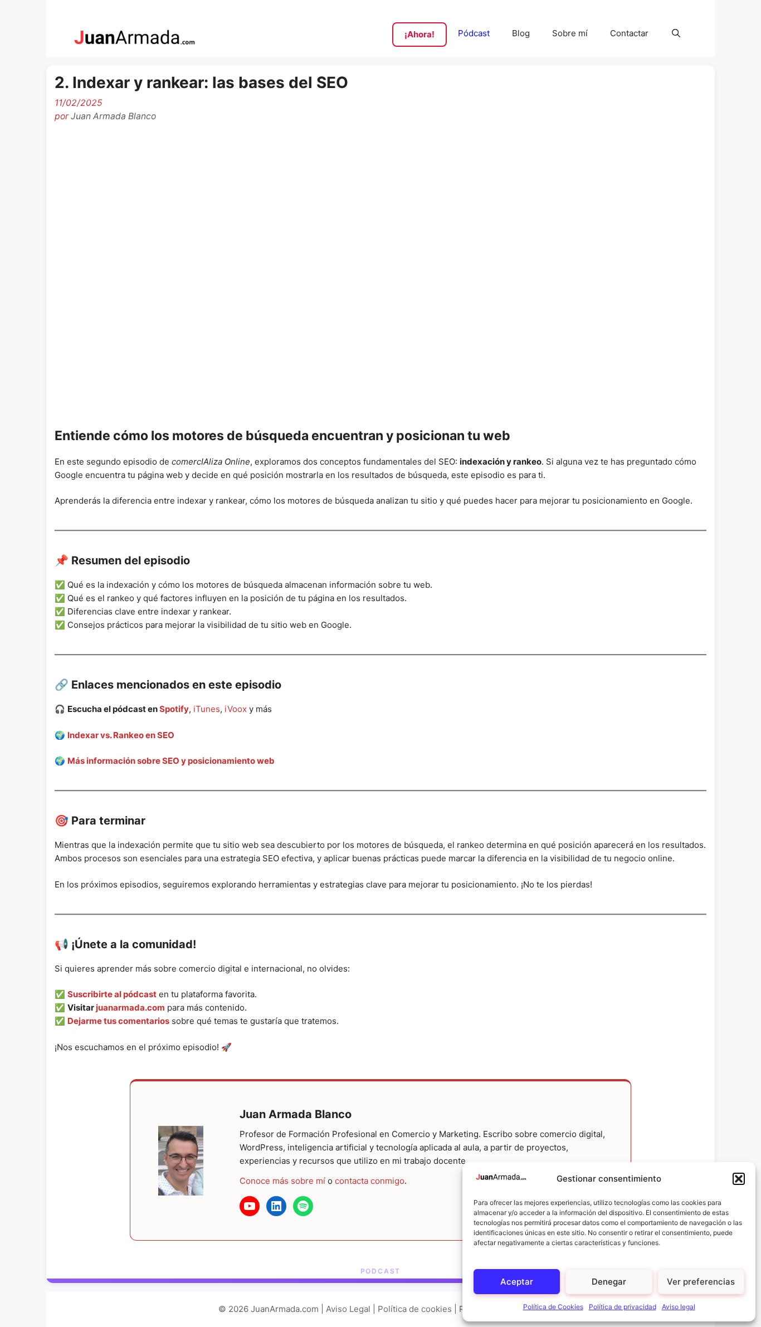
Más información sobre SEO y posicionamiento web (171, 760)
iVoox (236, 709)
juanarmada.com (130, 1007)
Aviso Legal (348, 1309)
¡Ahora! (419, 34)
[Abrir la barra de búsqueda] (676, 33)
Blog (521, 33)
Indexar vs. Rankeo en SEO (120, 735)
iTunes (206, 709)
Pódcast (474, 33)
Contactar (629, 33)
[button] (738, 1178)
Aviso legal (678, 1306)
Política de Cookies (553, 1306)
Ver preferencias (701, 1281)
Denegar (609, 1281)
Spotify (174, 709)
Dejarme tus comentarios (118, 1021)
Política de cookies (415, 1309)
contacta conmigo (369, 1180)
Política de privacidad (622, 1306)
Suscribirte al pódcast (112, 994)
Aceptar (516, 1281)
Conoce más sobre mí (282, 1180)
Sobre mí (570, 33)
